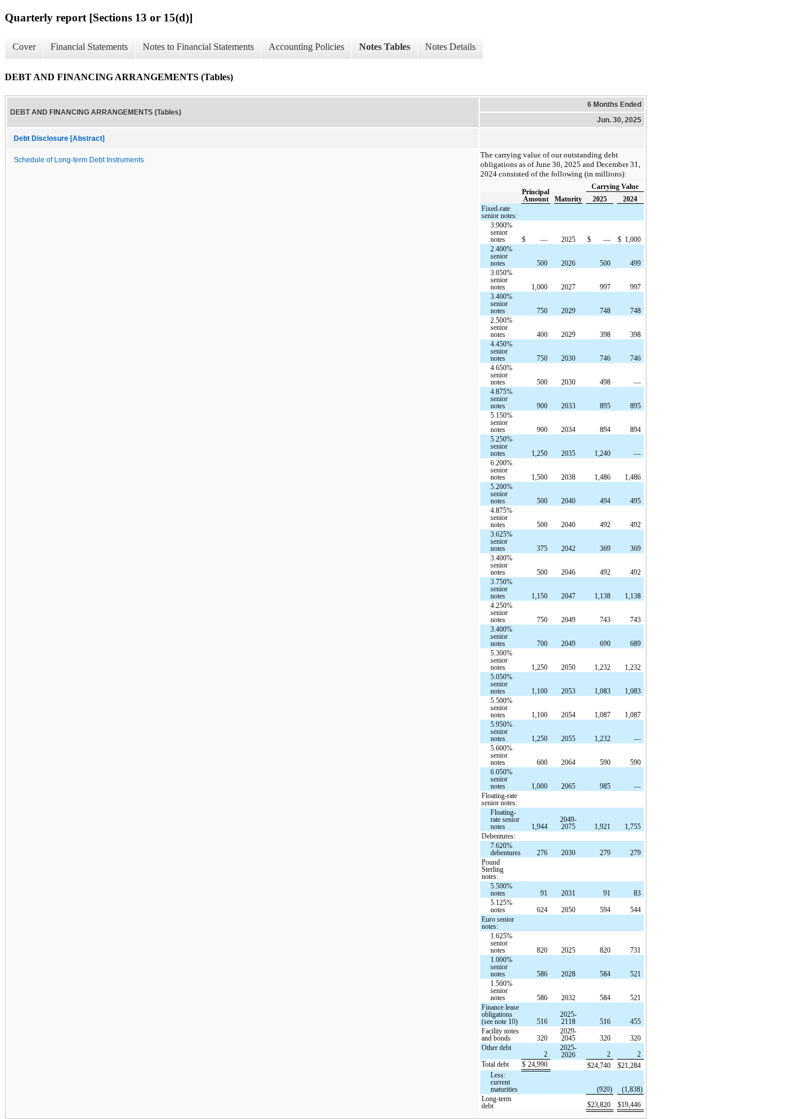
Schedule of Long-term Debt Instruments (79, 159)
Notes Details (450, 47)
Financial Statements (89, 47)
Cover (24, 47)
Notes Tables (384, 47)
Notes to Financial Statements (198, 47)
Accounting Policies (306, 47)
